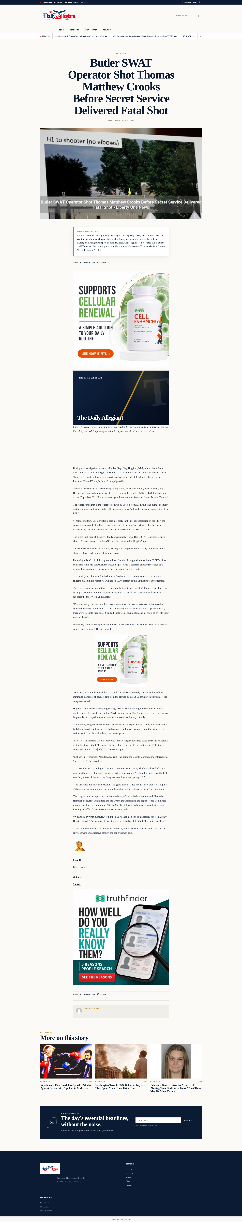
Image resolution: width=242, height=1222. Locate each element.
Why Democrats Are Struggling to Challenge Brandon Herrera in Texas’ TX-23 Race (118, 36)
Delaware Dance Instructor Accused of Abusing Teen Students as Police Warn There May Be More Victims (175, 1088)
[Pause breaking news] (199, 36)
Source (77, 884)
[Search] (199, 15)
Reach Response (125, 1219)
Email (93, 262)
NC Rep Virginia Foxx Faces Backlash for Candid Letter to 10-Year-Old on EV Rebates (189, 36)
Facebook (86, 262)
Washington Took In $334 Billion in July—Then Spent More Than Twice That (119, 1087)
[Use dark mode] (200, 2)
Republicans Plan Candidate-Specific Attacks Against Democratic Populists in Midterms (65, 1087)
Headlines (121, 53)
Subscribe (188, 1120)
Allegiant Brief (190, 2)
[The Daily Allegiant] (58, 16)
